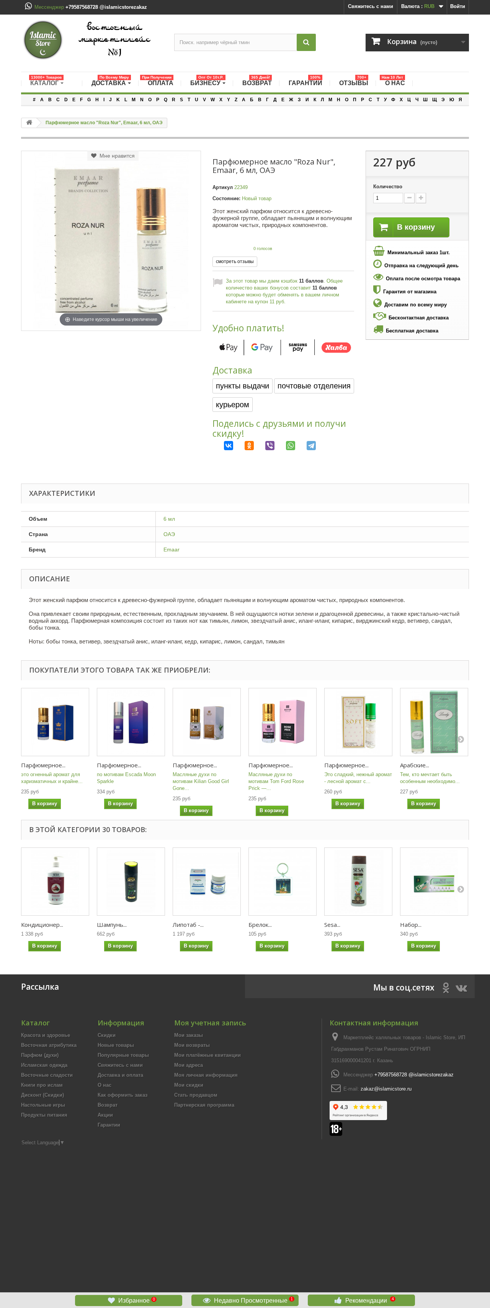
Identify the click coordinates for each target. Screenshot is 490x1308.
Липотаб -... (188, 924)
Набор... (410, 924)
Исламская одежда (44, 1065)
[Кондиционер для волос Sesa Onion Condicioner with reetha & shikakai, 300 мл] (55, 881)
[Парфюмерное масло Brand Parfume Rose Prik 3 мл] (282, 722)
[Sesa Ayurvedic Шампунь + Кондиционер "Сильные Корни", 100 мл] (358, 881)
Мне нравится (115, 156)
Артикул (222, 187)
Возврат (108, 1105)
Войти (457, 6)
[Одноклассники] (243, 445)
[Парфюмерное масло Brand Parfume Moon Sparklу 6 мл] (131, 722)
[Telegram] (305, 445)
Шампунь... (112, 924)
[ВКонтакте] (222, 445)
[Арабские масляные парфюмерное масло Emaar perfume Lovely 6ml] (434, 722)
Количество (387, 186)
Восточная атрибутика (49, 1045)
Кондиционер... (42, 924)
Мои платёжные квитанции (207, 1055)
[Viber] (264, 445)
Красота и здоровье (45, 1035)
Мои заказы (188, 1035)
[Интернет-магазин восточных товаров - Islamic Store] (92, 40)
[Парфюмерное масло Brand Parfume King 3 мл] (55, 722)
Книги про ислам (42, 1085)
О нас (104, 1085)
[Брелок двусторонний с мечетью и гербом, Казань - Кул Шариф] (282, 881)
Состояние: (226, 198)
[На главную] (29, 123)
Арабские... (414, 765)
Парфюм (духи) (40, 1055)
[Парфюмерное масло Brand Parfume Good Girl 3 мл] (207, 722)
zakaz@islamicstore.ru (386, 1089)
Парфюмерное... (43, 765)
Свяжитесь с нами (370, 6)
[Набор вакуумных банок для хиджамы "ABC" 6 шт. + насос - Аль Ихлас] (434, 881)
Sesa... (332, 924)
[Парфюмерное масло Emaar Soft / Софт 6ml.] (358, 722)
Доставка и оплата (120, 1075)
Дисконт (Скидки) (42, 1095)
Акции (105, 1115)
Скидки (107, 1035)
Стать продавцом (195, 1095)
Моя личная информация (206, 1075)
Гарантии (109, 1125)
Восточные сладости (47, 1075)
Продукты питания (44, 1115)
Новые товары (116, 1045)
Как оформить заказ (122, 1095)
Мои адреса (188, 1065)
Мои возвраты (192, 1045)
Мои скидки (188, 1085)
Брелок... (260, 924)
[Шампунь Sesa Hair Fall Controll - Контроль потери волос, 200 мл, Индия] (131, 881)
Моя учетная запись (210, 1022)
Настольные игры (43, 1105)
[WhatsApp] (284, 445)
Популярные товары (123, 1055)
